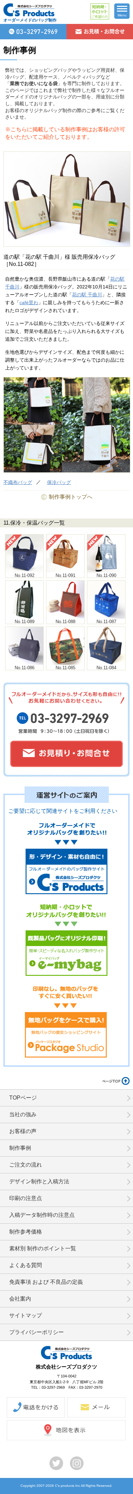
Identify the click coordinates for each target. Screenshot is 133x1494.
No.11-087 (106, 621)
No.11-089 (24, 621)
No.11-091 (65, 575)
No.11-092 (24, 575)
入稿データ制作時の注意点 (42, 1215)
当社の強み (22, 1114)
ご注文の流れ (25, 1165)
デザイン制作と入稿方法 (39, 1181)
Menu (122, 15)
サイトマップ (25, 1315)
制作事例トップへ (70, 497)
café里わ (28, 302)
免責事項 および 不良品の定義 (46, 1282)
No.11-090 (106, 575)
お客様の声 (22, 1131)
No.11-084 (106, 667)
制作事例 (20, 1148)
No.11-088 (65, 621)
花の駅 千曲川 (87, 294)
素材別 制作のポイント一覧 (42, 1248)
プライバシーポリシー (36, 1332)
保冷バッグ (59, 482)
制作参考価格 (25, 1232)
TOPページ (23, 1098)
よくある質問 (25, 1265)
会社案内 (20, 1299)
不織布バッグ (17, 482)
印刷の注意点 (25, 1198)
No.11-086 (24, 667)
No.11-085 (65, 667)
